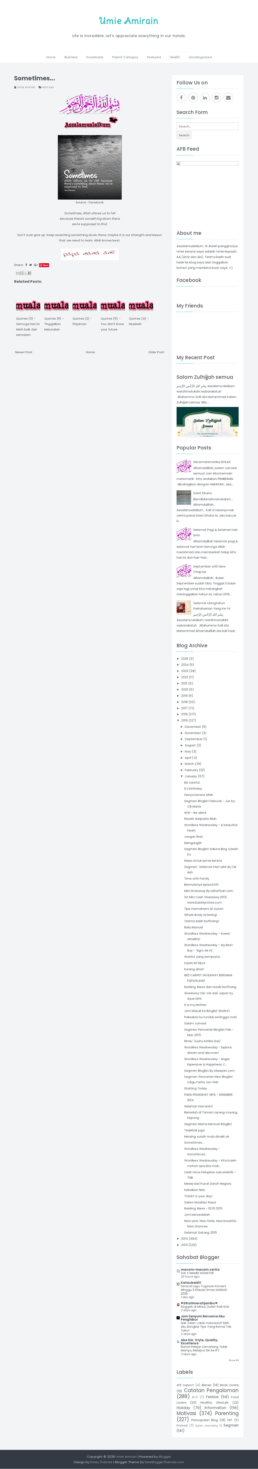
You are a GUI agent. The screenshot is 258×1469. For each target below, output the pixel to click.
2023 (185, 671)
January (191, 776)
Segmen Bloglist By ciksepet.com (209, 1070)
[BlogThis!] (22, 273)
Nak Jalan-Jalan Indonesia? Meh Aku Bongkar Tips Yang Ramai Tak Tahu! (206, 1326)
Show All (234, 1360)
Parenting (227, 1413)
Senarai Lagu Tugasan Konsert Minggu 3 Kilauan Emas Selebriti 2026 (204, 1290)
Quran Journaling (206, 1425)
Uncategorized (200, 57)
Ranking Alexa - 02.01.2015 (203, 1208)
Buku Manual (193, 927)
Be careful (192, 782)
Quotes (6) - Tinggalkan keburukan (54, 323)
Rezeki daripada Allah (200, 819)
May (188, 751)
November (193, 733)
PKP (229, 1420)
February (192, 770)
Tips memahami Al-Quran (203, 909)
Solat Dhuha (202, 493)
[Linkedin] (205, 97)
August (191, 745)
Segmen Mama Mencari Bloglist (208, 1124)
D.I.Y (195, 1397)
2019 (184, 696)
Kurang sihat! (194, 969)
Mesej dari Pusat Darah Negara (207, 1183)
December (193, 727)
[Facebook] (181, 97)
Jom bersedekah (197, 1214)
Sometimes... (34, 78)
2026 (185, 658)
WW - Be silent (195, 813)
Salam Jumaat (195, 1023)
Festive (212, 1396)
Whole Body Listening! (200, 915)
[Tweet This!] (30, 265)
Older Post (156, 352)
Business (71, 57)
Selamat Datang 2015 (200, 1232)
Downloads (94, 57)
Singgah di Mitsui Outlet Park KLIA (205, 1307)
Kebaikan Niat (194, 1190)
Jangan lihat (193, 836)
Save (45, 265)
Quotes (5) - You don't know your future (112, 323)
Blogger (165, 1457)
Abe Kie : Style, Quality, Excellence (199, 1341)
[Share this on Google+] (36, 265)
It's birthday (193, 788)
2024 (185, 665)
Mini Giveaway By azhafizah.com (208, 891)
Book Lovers (229, 1385)
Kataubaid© (191, 1283)
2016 (184, 714)
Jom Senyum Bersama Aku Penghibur (203, 1318)
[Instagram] (216, 97)
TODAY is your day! (198, 1196)
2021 (184, 683)
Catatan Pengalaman (211, 1390)
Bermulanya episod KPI (201, 884)
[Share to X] (26, 273)
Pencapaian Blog (204, 1420)
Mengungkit (193, 843)
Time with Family (196, 878)
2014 (185, 1238)
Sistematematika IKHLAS (212, 462)
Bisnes (206, 1385)
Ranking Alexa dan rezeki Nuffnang (210, 987)
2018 (184, 702)
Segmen (231, 1425)
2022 (185, 677)
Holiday (183, 1407)
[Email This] (18, 273)
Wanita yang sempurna (202, 956)
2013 (184, 1245)
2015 (185, 720)
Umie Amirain (129, 21)
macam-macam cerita (200, 1269)
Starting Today (195, 1088)
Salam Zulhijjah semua (205, 377)
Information (215, 1407)
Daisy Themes (101, 1462)
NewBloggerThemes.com (164, 1462)
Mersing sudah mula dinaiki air (206, 1136)
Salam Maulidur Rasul (200, 1202)
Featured (154, 57)
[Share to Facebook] (29, 273)
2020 (185, 689)
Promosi (182, 1426)
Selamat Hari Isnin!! (198, 1106)
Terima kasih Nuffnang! (201, 921)
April (188, 758)
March (190, 764)
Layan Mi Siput (195, 963)
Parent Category (125, 57)
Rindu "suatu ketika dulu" (202, 1041)
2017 (184, 708)
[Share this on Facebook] (26, 265)
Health (175, 57)
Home (51, 57)
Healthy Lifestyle (214, 1402)
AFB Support (185, 1385)
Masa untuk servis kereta (203, 860)
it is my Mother (195, 1005)
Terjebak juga (194, 1130)
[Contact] (228, 97)
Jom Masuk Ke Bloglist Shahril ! (207, 1011)
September (194, 739)
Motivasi (48, 87)
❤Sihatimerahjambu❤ (199, 1303)
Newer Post (24, 352)
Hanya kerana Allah (198, 795)
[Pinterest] (193, 97)
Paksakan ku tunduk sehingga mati (210, 1017)
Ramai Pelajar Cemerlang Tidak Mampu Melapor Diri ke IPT (204, 1349)
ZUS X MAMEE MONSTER (197, 1273)
